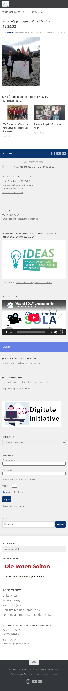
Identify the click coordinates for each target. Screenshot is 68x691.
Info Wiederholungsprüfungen (17, 185)
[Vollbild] (61, 332)
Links (5, 595)
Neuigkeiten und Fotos (17, 610)
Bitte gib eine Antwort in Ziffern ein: (19, 479)
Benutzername (9, 460)
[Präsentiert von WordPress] (25, 674)
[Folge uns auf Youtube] (58, 153)
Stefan (10, 32)
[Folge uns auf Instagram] (53, 153)
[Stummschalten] (56, 332)
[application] (34, 317)
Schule (6, 600)
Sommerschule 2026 (12, 192)
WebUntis (9, 605)
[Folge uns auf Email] (64, 153)
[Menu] (64, 4)
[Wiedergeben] (6, 332)
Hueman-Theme (50, 674)
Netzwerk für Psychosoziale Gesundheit (21, 363)
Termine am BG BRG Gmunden (22, 615)
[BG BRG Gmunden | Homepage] (7, 4)
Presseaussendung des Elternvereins (34, 282)
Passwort (7, 470)
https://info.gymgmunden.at (16, 388)
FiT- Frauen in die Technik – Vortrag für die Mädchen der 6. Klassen (15, 128)
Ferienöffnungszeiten (12, 188)
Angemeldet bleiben (15, 492)
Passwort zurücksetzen (13, 506)
